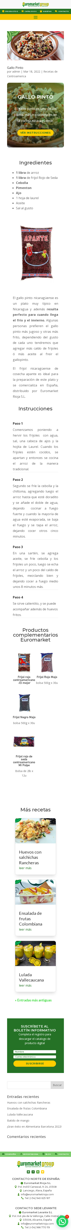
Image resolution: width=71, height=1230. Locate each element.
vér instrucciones (35, 132)
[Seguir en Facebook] (33, 1171)
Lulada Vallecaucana (31, 977)
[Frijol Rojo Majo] (47, 673)
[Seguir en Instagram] (28, 1171)
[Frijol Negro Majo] (24, 714)
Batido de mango (18, 1120)
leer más (25, 868)
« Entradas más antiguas (33, 1000)
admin (16, 71)
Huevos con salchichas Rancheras (30, 857)
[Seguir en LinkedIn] (37, 1171)
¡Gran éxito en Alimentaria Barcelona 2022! (34, 1126)
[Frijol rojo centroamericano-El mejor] (24, 673)
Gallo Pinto (15, 68)
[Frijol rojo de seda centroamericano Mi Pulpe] (24, 753)
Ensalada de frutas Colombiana (30, 918)
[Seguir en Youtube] (42, 1171)
